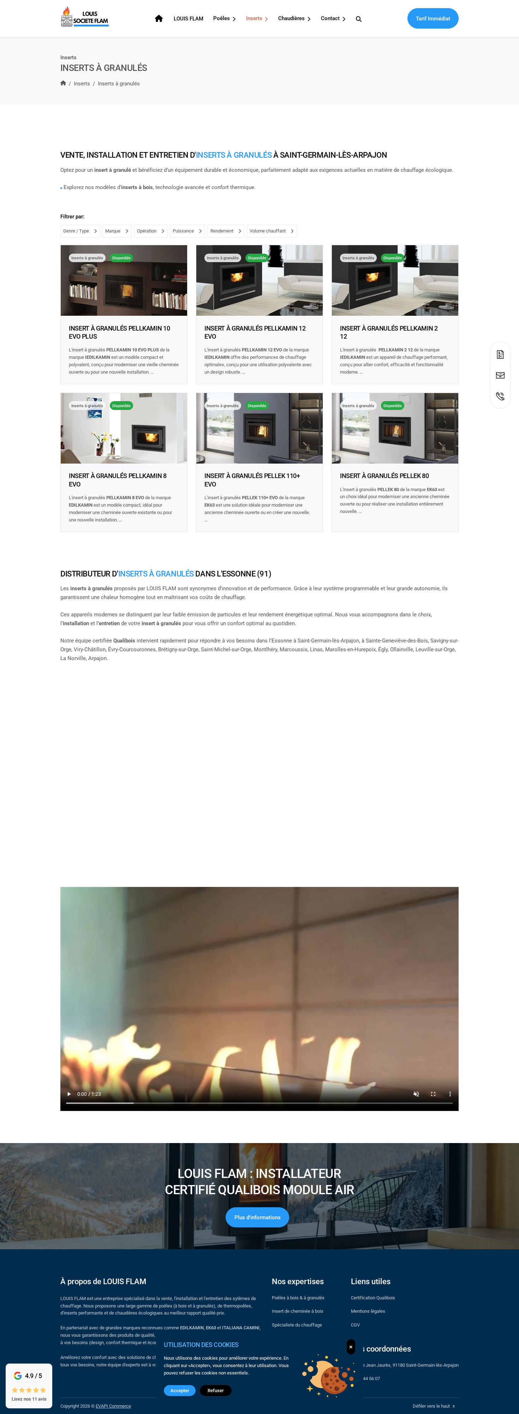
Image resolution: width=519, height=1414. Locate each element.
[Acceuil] (159, 18)
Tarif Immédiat (433, 18)
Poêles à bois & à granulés (298, 1297)
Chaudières (292, 18)
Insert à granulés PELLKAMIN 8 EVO (117, 479)
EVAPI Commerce (113, 1406)
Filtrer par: (72, 216)
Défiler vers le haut (432, 1406)
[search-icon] (358, 18)
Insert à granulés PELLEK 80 (384, 475)
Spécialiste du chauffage (297, 1325)
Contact (331, 18)
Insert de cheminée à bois (297, 1311)
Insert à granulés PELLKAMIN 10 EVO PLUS (119, 332)
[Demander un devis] (500, 351)
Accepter (180, 1390)
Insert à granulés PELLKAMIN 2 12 (388, 332)
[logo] (84, 16)
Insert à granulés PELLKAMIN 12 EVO (254, 332)
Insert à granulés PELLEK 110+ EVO (252, 479)
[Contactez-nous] (500, 372)
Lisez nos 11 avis (29, 1399)
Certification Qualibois (373, 1297)
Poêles (222, 18)
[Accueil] (63, 83)
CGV (355, 1325)
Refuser (216, 1390)
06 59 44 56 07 (365, 1378)
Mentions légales (368, 1311)
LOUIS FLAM (188, 18)
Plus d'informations (257, 1217)
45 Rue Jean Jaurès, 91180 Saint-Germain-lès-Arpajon (405, 1365)
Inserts (255, 18)
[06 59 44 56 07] (500, 395)
